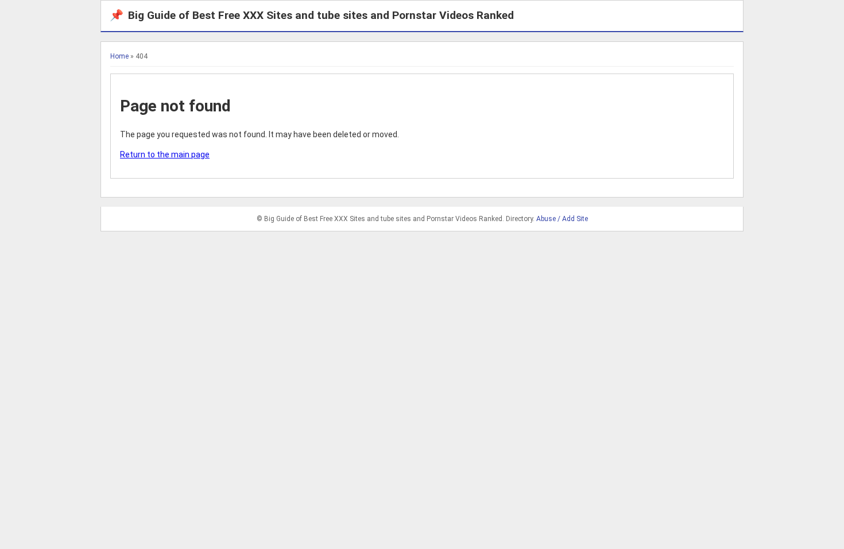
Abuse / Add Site (562, 219)
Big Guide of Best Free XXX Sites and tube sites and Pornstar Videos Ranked (312, 15)
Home (119, 56)
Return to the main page (165, 154)
